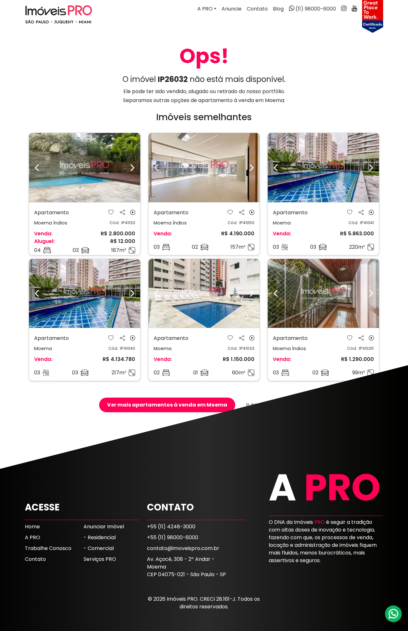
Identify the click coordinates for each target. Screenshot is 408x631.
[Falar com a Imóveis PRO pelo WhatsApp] (393, 614)
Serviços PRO (100, 559)
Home (32, 526)
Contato (257, 8)
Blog (278, 8)
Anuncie (232, 8)
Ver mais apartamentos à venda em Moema (167, 404)
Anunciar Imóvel (104, 526)
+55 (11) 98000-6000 (172, 537)
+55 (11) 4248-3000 (171, 526)
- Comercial (99, 548)
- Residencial (100, 537)
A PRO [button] (205, 8)
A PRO (32, 537)
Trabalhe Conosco (48, 548)
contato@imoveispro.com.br (183, 548)
